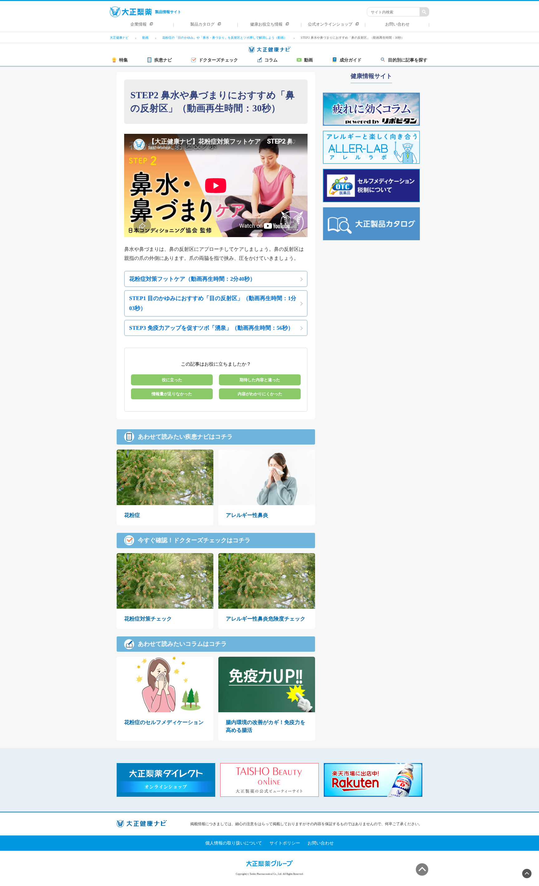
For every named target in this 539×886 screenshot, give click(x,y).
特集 (123, 60)
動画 (308, 60)
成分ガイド (351, 60)
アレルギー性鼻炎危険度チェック (265, 619)
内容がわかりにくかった (260, 394)
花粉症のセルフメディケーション (164, 722)
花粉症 (132, 515)
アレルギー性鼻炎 (247, 515)
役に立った (172, 379)
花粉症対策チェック (148, 619)
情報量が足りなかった (172, 394)
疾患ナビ (163, 60)
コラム (271, 60)
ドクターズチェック (218, 60)
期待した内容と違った (260, 379)
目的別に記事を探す (407, 60)
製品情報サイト (168, 12)
